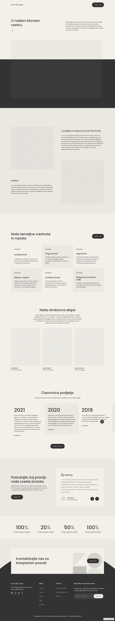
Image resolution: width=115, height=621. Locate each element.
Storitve (29, 5)
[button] (102, 422)
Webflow (78, 616)
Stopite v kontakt (57, 446)
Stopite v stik (98, 5)
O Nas (36, 5)
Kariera (42, 5)
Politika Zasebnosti (61, 592)
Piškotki (58, 596)
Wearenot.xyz (62, 616)
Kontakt (49, 5)
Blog (40, 600)
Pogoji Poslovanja (61, 588)
